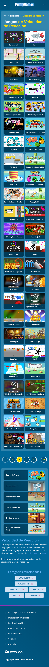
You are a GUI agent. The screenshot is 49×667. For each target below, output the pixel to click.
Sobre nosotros (15, 633)
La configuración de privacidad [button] (22, 612)
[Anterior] (5, 460)
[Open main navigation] (5, 5)
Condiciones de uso (17, 628)
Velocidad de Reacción (33, 15)
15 (44, 459)
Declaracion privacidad (18, 617)
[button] (44, 5)
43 (23, 589)
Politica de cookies (16, 623)
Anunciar (12, 644)
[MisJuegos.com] (5, 15)
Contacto (12, 638)
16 (19, 595)
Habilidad (14, 15)
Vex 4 (44, 553)
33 (32, 583)
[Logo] (24, 5)
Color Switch (33, 553)
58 (41, 589)
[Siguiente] (12, 460)
